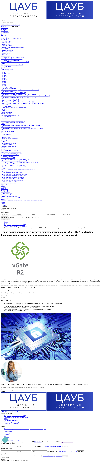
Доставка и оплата (6, 34)
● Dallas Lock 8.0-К (6, 42)
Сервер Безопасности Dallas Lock (10, 115)
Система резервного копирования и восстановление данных (18, 169)
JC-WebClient (4, 189)
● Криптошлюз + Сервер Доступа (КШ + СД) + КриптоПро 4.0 (18, 94)
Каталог (6, 223)
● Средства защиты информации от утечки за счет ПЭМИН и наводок (20, 125)
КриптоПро (4, 110)
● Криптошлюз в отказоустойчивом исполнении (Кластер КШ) (18, 97)
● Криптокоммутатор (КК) (8, 88)
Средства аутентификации (8, 183)
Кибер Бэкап (4, 171)
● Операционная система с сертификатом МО (13, 165)
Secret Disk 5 (4, 190)
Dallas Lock (4, 39)
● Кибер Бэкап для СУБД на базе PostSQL (12, 178)
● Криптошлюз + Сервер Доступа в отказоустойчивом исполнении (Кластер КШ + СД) (25, 96)
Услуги (3, 199)
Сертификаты (4, 31)
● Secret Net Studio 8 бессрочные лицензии (13, 57)
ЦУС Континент (5, 68)
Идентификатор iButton (7, 195)
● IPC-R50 (3, 81)
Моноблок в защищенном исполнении (11, 153)
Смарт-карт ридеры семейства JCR (10, 197)
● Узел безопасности (6, 106)
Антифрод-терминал (6, 193)
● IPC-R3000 (4, 72)
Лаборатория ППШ (6, 134)
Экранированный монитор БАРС (10, 155)
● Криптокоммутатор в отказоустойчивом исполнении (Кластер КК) (20, 90)
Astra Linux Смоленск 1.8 (8, 164)
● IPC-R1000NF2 (5, 73)
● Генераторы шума (6, 144)
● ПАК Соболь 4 (5, 54)
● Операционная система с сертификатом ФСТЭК (15, 159)
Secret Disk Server (5, 192)
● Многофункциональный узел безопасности (13, 107)
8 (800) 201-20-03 (15, 25)
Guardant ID (4, 184)
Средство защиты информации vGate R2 (12, 65)
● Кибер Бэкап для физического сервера (12, 172)
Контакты (3, 205)
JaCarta (3, 186)
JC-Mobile (3, 187)
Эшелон (3, 147)
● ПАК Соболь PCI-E (7, 50)
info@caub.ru (4, 26)
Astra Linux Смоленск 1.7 (8, 158)
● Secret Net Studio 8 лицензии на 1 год (11, 59)
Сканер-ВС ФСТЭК (6, 118)
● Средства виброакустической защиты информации (15, 127)
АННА (3, 124)
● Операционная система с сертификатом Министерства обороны (19, 162)
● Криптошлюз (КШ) (7, 91)
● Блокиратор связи (6, 135)
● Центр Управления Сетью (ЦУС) (10, 100)
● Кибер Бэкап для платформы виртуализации (14, 174)
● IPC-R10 (3, 84)
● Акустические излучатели (8, 143)
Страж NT (3, 119)
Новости (3, 202)
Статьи (3, 203)
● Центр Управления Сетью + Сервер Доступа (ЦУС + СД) (17, 101)
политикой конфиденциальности (52, 446)
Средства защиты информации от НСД (12, 38)
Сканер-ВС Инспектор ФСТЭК (9, 116)
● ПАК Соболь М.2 (6, 51)
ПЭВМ (3, 149)
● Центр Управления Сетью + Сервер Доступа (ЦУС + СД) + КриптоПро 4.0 (22, 103)
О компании (4, 28)
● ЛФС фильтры (5, 137)
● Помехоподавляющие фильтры (10, 138)
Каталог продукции (6, 36)
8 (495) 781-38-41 (5, 25)
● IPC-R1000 (4, 75)
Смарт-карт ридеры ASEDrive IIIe (10, 196)
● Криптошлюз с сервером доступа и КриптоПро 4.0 (15, 99)
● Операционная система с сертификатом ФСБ (14, 161)
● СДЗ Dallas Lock (6, 41)
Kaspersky (3, 63)
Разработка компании (67, 442)
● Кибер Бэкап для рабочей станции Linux (12, 177)
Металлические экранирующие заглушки (12, 122)
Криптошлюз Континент (8, 69)
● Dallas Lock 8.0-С (6, 44)
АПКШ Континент (6, 66)
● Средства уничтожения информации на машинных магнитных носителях (22, 128)
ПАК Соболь (4, 48)
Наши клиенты (5, 32)
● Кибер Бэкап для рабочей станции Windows (13, 175)
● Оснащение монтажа (7, 130)
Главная (6, 222)
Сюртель (3, 141)
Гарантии (3, 35)
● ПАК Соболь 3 (5, 53)
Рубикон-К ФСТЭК (6, 113)
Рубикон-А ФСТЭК (6, 112)
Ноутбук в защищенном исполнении (11, 152)
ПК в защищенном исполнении (9, 150)
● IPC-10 (3, 85)
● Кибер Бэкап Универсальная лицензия (12, 180)
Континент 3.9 (5, 70)
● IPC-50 (3, 82)
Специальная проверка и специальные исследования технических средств (21, 200)
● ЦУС (3, 109)
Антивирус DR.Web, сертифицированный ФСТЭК (15, 62)
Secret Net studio (5, 56)
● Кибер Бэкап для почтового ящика (11, 181)
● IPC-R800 (4, 76)
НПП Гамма (4, 140)
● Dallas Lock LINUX (7, 45)
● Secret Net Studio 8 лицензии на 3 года (12, 60)
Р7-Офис (3, 168)
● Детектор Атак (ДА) (7, 87)
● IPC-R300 (4, 79)
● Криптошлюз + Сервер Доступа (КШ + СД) (13, 93)
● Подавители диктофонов (8, 146)
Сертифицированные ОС (8, 156)
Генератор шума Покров (7, 131)
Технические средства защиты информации (13, 121)
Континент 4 (4, 104)
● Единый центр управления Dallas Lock (12, 47)
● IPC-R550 (4, 78)
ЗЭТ (2, 132)
